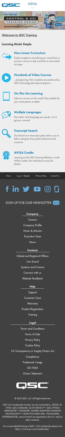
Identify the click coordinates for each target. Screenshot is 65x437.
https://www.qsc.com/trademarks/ (32, 429)
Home (8, 176)
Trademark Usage (32, 362)
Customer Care (32, 298)
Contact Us (55, 176)
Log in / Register (23, 176)
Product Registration (32, 309)
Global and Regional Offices (33, 256)
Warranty (32, 303)
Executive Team (32, 236)
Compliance (32, 357)
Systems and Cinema (32, 267)
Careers (32, 219)
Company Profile (32, 225)
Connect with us (32, 273)
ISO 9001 (32, 368)
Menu (32, 4)
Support (32, 292)
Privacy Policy (41, 176)
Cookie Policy (32, 345)
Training (32, 314)
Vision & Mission (32, 231)
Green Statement (32, 373)
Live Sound (33, 261)
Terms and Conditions (33, 328)
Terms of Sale (32, 334)
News (32, 242)
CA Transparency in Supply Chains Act (32, 351)
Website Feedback (32, 278)
